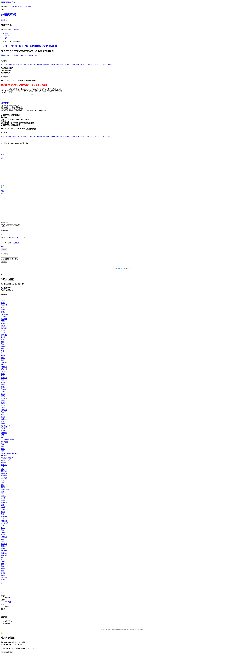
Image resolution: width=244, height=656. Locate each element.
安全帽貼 (4, 319)
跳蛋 (2, 541)
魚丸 (2, 353)
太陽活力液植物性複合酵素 (10, 453)
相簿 (6, 33)
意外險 (3, 423)
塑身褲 (3, 575)
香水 (2, 566)
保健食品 (4, 410)
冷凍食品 (4, 362)
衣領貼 (3, 300)
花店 (2, 469)
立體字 (3, 482)
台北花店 (4, 478)
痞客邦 (14, 237)
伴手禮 (3, 346)
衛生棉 (3, 548)
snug (2, 154)
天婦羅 (3, 355)
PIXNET (108, 629)
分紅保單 (4, 428)
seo (2, 557)
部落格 (7, 35)
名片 (6, 38)
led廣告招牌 (5, 489)
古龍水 (3, 568)
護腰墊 (3, 449)
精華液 (3, 561)
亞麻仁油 (4, 412)
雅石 (2, 435)
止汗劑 (3, 326)
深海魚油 (4, 419)
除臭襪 (3, 310)
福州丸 (3, 360)
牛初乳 (3, 417)
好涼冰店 (4, 316)
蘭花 (2, 437)
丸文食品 (4, 332)
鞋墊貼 (3, 330)
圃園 (2, 571)
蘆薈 (2, 559)
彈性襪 (3, 512)
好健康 (3, 407)
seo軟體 (3, 462)
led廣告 (3, 496)
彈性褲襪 (4, 516)
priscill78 (3, 226)
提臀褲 (3, 579)
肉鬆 (2, 342)
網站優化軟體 (5, 460)
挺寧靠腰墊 (4, 442)
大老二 (3, 528)
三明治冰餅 (4, 314)
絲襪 (2, 518)
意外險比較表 (5, 426)
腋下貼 (3, 323)
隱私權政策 (133, 629)
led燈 (2, 492)
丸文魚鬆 (4, 521)
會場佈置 (4, 476)
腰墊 (2, 446)
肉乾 (2, 351)
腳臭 (2, 307)
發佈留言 (4, 261)
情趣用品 (4, 537)
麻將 (2, 525)
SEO (2, 466)
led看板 (3, 500)
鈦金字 (3, 498)
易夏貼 (3, 321)
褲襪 (2, 514)
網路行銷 (4, 555)
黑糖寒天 (4, 456)
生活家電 (16, 243)
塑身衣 (3, 185)
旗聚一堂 (4, 335)
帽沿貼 (3, 303)
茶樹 (2, 564)
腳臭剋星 (4, 305)
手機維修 (4, 546)
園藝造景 (4, 430)
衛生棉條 (4, 551)
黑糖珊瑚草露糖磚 (7, 458)
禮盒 (2, 344)
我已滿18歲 (5, 652)
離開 (11, 652)
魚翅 (2, 364)
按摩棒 (3, 539)
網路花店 (4, 471)
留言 (18, 237)
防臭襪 (3, 312)
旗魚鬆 (3, 337)
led (2, 493)
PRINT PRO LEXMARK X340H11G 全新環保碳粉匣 (31, 46)
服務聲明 (140, 629)
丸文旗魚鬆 (4, 523)
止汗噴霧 (4, 328)
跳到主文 (4, 20)
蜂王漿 (3, 414)
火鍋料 (3, 358)
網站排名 (4, 465)
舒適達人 (4, 553)
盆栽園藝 (4, 433)
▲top (2, 246)
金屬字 (3, 487)
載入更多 (4, 250)
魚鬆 (2, 191)
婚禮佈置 (4, 473)
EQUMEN (4, 577)
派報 (2, 480)
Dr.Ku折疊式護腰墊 (7, 439)
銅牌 (2, 485)
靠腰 (2, 444)
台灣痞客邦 (8, 15)
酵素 (2, 421)
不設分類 (16, 29)
